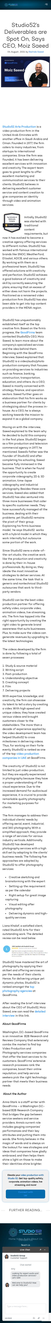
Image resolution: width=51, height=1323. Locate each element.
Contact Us (26, 1240)
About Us (36, 1239)
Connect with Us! (25, 1194)
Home (12, 1239)
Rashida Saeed (36, 52)
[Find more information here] (25, 1284)
